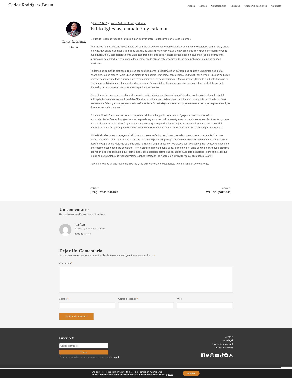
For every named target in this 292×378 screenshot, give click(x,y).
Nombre (64, 298)
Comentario (65, 263)
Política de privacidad (222, 344)
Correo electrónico (128, 298)
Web (179, 298)
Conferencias (218, 5)
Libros (203, 5)
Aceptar (191, 373)
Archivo (229, 337)
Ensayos (235, 5)
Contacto (276, 5)
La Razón (141, 23)
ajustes (169, 374)
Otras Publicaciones (255, 5)
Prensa (191, 5)
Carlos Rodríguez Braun (30, 4)
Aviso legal (227, 340)
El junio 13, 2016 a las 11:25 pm (90, 228)
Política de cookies (224, 347)
